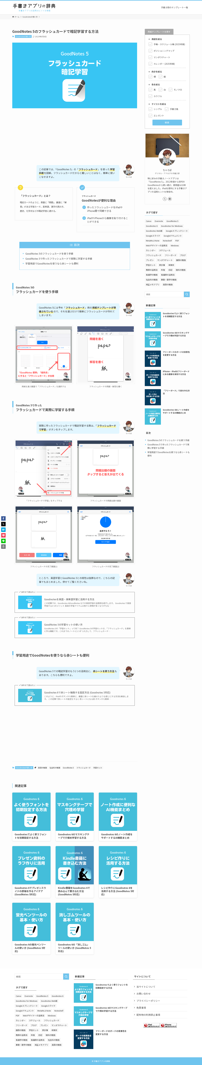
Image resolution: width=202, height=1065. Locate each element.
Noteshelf (167, 240)
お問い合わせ (143, 993)
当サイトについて (145, 986)
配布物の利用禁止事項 (148, 1014)
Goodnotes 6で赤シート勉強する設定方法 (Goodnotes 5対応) (77, 692)
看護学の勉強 (151, 274)
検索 (167, 122)
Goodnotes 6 (151, 226)
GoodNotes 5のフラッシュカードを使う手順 (49, 253)
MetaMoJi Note (152, 240)
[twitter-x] (165, 199)
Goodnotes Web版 (154, 230)
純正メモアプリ (152, 284)
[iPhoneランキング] (168, 1026)
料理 (163, 269)
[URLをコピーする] (3, 546)
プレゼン (150, 260)
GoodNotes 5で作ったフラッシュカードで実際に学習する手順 (58, 258)
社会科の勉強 (55, 767)
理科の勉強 (180, 269)
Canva (148, 221)
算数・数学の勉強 (168, 279)
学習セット (97, 767)
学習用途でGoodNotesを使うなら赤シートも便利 (51, 263)
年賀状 (171, 265)
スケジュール (165, 250)
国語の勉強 (181, 260)
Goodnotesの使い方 (23, 36)
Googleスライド (153, 235)
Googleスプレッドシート (177, 230)
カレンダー (151, 250)
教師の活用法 (151, 269)
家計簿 (162, 265)
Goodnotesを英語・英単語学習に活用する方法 (69, 599)
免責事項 (141, 1007)
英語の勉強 (42, 767)
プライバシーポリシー (148, 1000)
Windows (175, 245)
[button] (3, 518)
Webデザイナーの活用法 (156, 245)
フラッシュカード (83, 767)
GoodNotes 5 (68, 767)
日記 (170, 269)
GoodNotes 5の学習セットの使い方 (63, 624)
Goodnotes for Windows (172, 226)
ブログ (183, 255)
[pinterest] (170, 199)
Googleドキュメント (173, 235)
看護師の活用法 (167, 274)
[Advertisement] (74, 133)
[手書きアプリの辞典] (34, 7)
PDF (177, 240)
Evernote (159, 221)
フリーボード (170, 255)
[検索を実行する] (187, 294)
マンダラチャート (165, 260)
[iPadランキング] (152, 1026)
